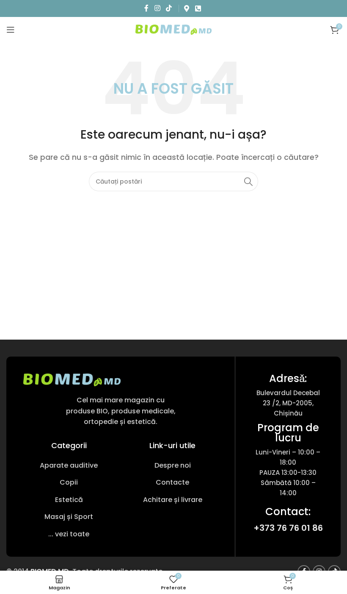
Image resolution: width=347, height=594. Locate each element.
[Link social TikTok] (168, 8)
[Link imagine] (72, 379)
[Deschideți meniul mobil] (10, 29)
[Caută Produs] (248, 181)
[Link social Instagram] (157, 8)
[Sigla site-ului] (173, 29)
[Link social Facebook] (146, 8)
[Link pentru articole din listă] (68, 465)
